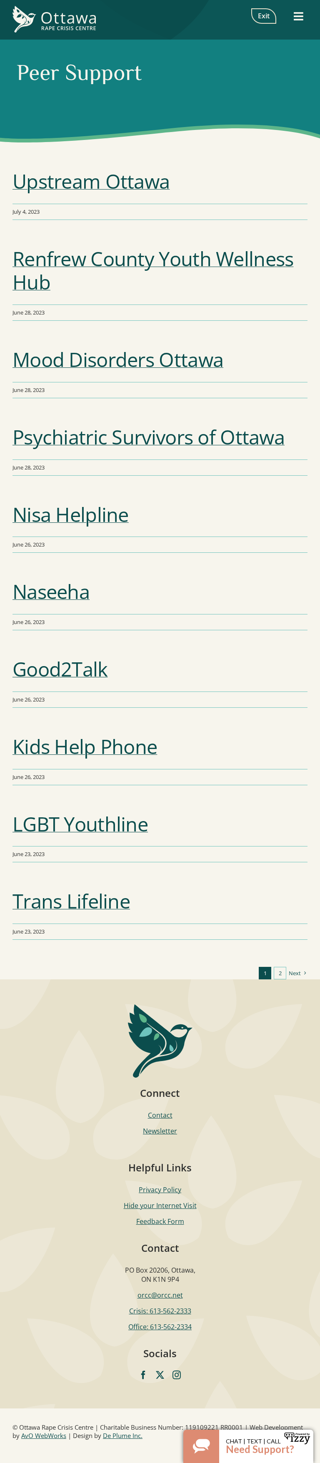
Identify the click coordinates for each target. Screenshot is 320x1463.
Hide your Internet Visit (160, 1205)
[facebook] (143, 1375)
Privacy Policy (160, 1189)
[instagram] (176, 1375)
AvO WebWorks (43, 1435)
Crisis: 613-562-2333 (160, 1311)
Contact (160, 1115)
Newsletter (160, 1131)
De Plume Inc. (122, 1435)
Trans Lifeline (71, 900)
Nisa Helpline (70, 514)
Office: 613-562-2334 (160, 1326)
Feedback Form (160, 1221)
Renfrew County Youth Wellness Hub (152, 270)
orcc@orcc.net (160, 1295)
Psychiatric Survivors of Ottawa (148, 436)
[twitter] (160, 1375)
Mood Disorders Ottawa (117, 359)
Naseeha (51, 591)
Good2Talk (60, 668)
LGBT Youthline (80, 823)
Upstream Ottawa (91, 181)
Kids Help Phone (84, 746)
